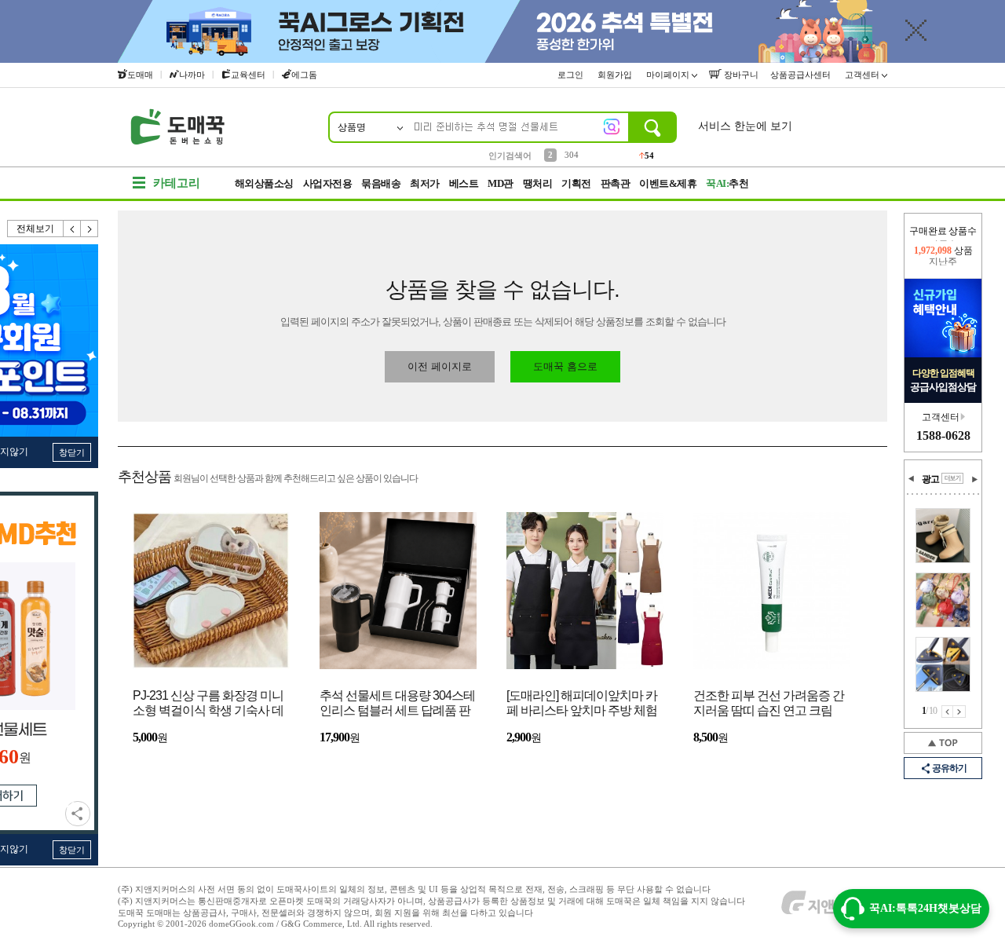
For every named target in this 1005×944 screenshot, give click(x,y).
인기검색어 (510, 155)
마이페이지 (669, 74)
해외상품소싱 (264, 183)
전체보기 (35, 228)
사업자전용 (328, 183)
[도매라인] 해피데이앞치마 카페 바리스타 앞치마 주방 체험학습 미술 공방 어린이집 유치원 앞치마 (581, 704)
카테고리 (176, 183)
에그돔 (304, 74)
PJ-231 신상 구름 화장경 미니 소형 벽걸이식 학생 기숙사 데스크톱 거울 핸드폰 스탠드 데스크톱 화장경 (208, 704)
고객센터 (863, 74)
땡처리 (538, 183)
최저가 (425, 183)
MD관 (500, 183)
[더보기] (952, 478)
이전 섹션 (911, 479)
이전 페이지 (947, 711)
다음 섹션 (974, 479)
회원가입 (616, 74)
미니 (573, 155)
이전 (72, 228)
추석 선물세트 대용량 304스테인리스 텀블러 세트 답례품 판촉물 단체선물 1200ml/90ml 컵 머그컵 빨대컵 (397, 704)
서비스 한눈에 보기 (745, 126)
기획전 (576, 183)
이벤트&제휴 (667, 183)
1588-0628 (943, 435)
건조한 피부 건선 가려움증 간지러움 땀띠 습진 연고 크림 (768, 703)
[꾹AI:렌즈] (611, 126)
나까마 (192, 74)
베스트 (464, 183)
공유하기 (77, 813)
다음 (89, 228)
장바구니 (740, 74)
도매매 (140, 74)
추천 (727, 183)
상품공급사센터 (801, 74)
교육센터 (248, 74)
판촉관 (615, 183)
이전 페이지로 (439, 366)
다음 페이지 (959, 711)
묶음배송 (380, 183)
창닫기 (72, 452)
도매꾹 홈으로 (565, 366)
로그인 (571, 74)
